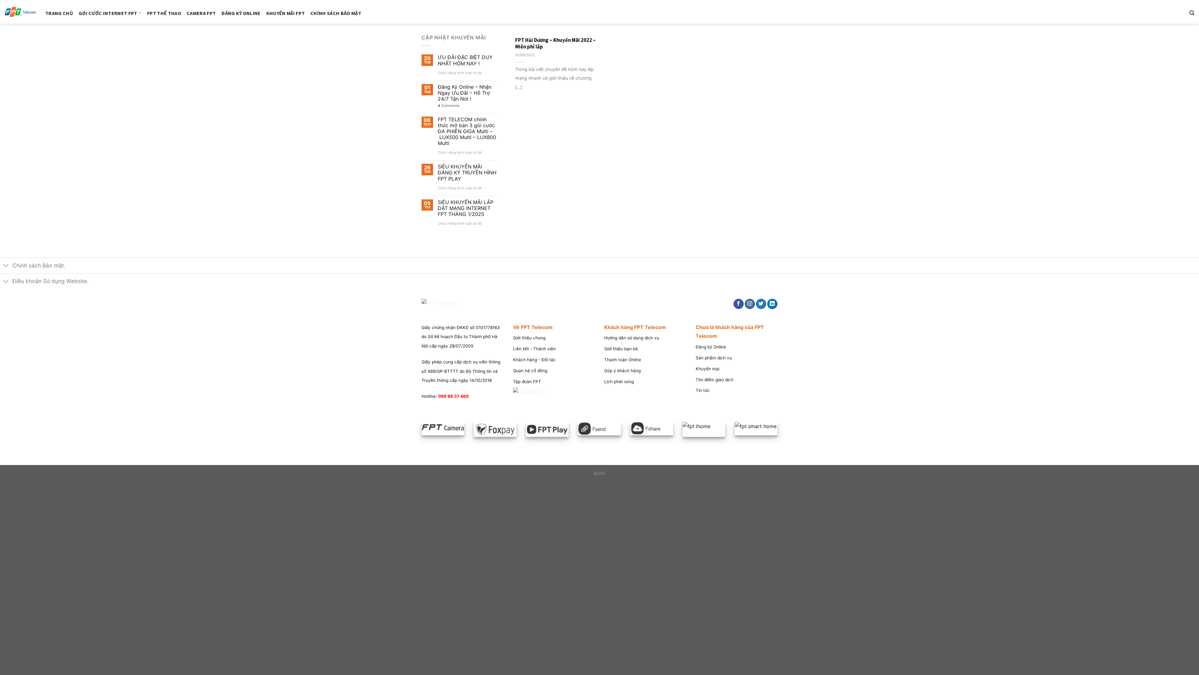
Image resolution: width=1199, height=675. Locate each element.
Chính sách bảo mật (335, 13)
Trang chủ (59, 13)
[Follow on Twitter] (761, 304)
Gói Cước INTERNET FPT (108, 13)
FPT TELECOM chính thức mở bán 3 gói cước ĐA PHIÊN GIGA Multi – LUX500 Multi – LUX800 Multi (467, 132)
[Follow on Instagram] (750, 304)
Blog (599, 473)
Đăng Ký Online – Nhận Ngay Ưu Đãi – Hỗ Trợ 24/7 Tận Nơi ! (464, 93)
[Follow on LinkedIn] (772, 304)
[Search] (1191, 13)
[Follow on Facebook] (738, 304)
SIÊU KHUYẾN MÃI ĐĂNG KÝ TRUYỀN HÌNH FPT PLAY (467, 173)
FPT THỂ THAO (164, 13)
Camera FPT (201, 13)
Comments (449, 106)
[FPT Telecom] (20, 12)
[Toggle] (6, 266)
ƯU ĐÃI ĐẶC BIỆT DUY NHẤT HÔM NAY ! (465, 60)
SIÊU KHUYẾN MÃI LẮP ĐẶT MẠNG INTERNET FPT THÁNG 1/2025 (465, 208)
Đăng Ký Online (240, 13)
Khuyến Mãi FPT (285, 13)
